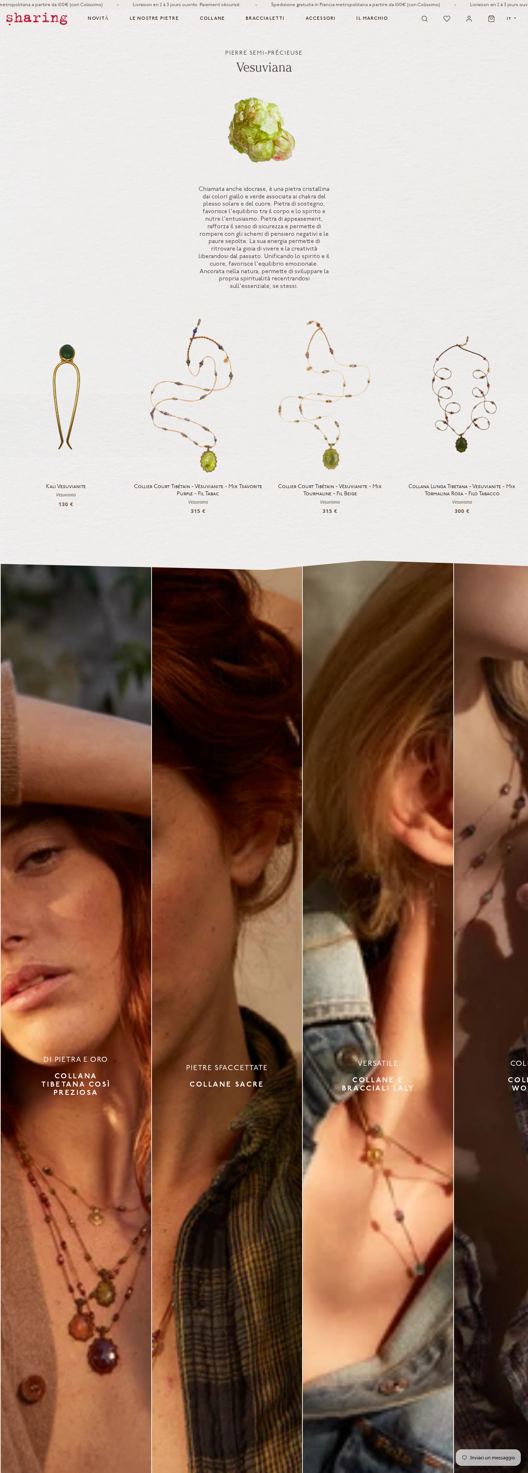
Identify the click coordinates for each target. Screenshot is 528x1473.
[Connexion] (469, 18)
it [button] (510, 18)
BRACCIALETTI (265, 18)
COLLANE (212, 18)
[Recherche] (424, 18)
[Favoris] (446, 18)
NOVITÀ (98, 18)
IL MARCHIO (372, 18)
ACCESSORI (321, 18)
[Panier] (491, 18)
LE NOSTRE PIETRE (154, 18)
